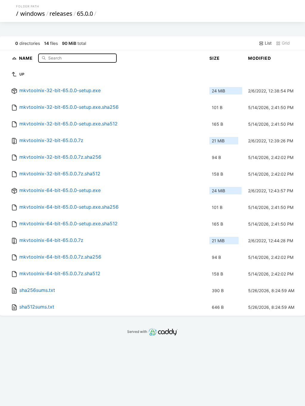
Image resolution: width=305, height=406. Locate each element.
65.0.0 (85, 14)
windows (32, 14)
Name (26, 57)
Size (214, 58)
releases (60, 14)
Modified (259, 58)
